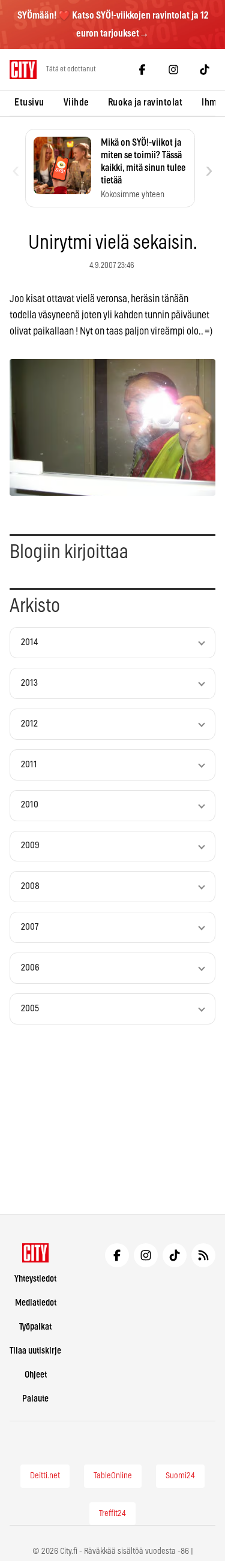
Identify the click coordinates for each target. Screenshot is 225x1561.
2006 (30, 967)
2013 (29, 683)
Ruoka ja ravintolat (145, 102)
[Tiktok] (204, 69)
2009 (30, 845)
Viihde (76, 102)
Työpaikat (35, 1326)
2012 (29, 723)
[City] (35, 1252)
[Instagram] (173, 69)
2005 (30, 1008)
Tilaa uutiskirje (35, 1350)
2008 (30, 886)
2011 (29, 764)
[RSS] (203, 1255)
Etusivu (29, 102)
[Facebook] (142, 69)
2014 (29, 642)
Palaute (35, 1398)
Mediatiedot (35, 1302)
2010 (29, 804)
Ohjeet (36, 1374)
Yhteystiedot (35, 1278)
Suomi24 (180, 1476)
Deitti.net (45, 1476)
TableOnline (113, 1476)
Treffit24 (112, 1513)
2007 (29, 927)
